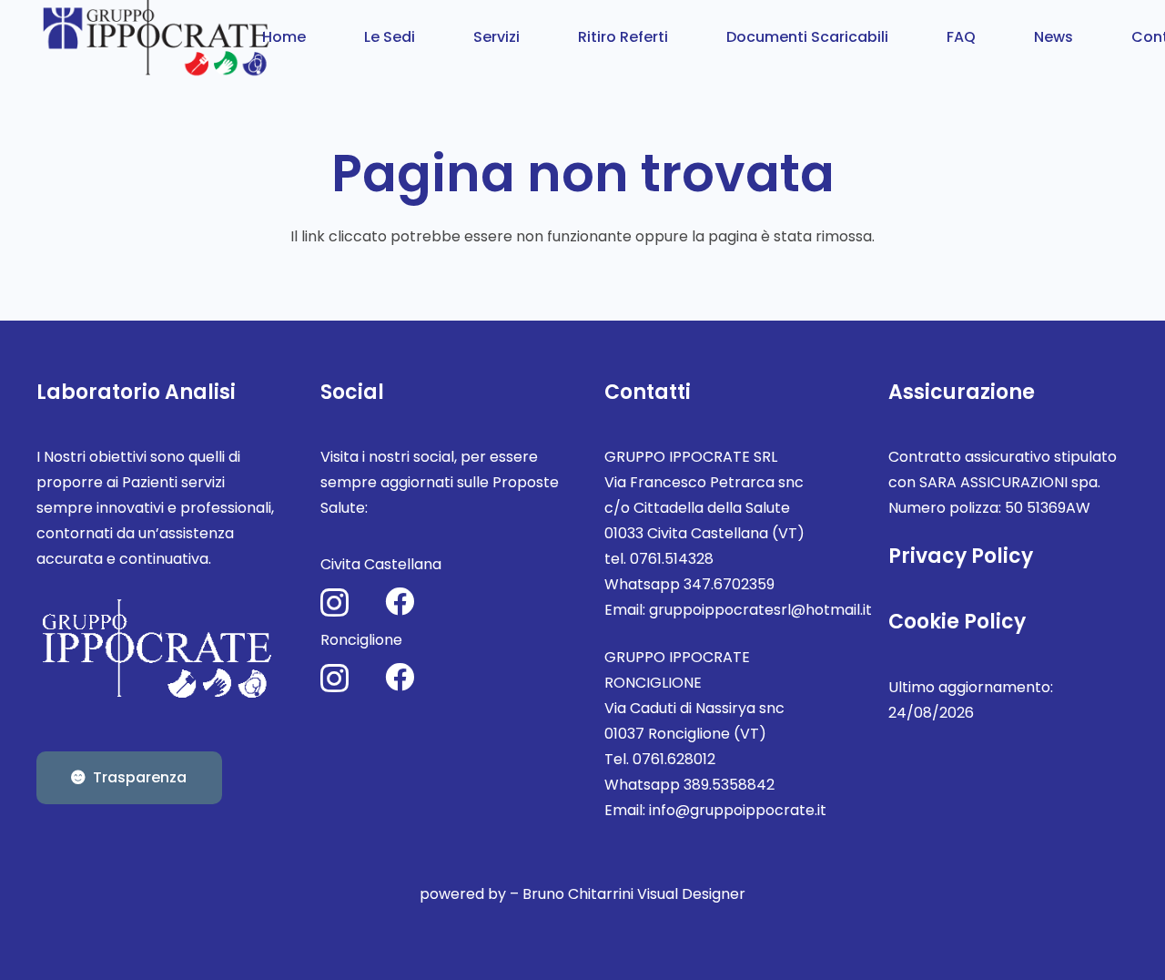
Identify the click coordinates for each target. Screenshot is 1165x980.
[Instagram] (334, 602)
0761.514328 (672, 558)
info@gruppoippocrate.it (737, 810)
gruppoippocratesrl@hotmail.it (760, 609)
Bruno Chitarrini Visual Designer (633, 893)
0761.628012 (674, 759)
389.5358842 (729, 784)
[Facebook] (399, 601)
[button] (428, 36)
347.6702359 (729, 584)
